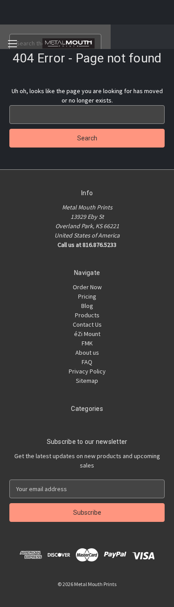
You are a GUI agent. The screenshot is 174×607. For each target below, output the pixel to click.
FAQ (87, 362)
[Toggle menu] (12, 43)
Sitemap (87, 381)
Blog (87, 306)
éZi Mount (87, 334)
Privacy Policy (87, 371)
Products (87, 315)
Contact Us (87, 324)
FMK (87, 343)
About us (87, 353)
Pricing (87, 296)
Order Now (87, 287)
